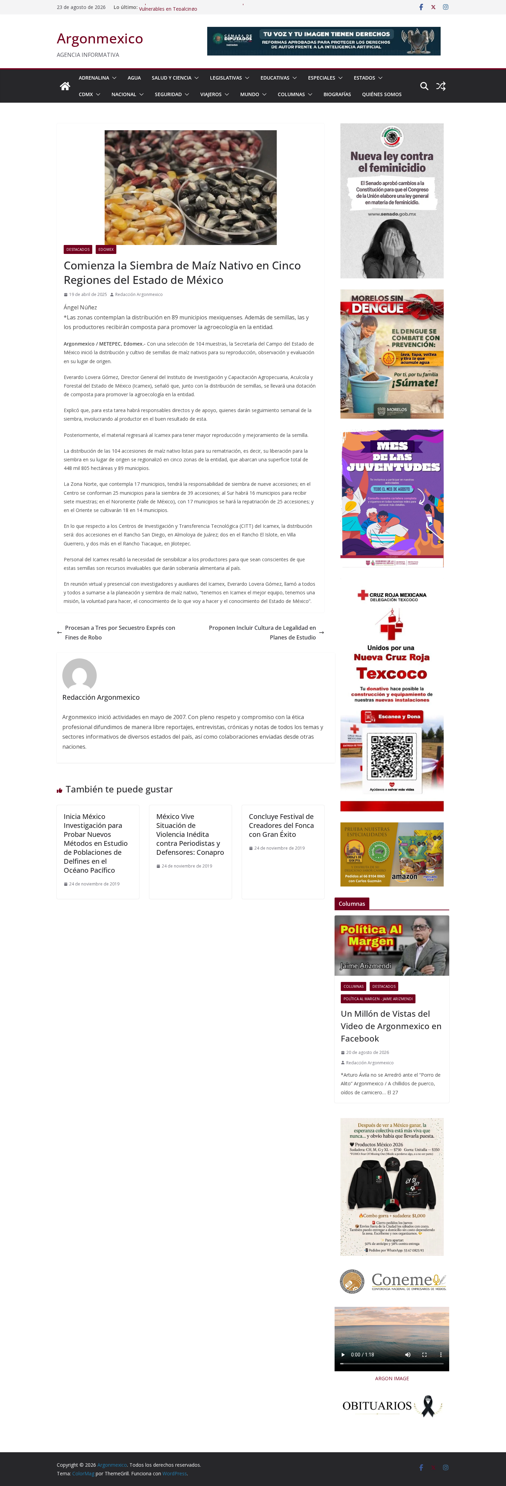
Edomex (106, 249)
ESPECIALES (321, 77)
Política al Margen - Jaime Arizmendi (378, 998)
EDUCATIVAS (275, 77)
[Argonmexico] (65, 86)
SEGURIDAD (168, 94)
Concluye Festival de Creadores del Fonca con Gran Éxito (281, 825)
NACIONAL (124, 94)
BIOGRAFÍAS (337, 94)
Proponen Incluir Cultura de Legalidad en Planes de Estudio (262, 633)
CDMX (86, 94)
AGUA (134, 77)
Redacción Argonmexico (139, 294)
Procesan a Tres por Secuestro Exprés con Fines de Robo (120, 633)
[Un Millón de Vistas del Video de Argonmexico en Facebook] (392, 945)
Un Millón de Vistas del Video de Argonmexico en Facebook (391, 1026)
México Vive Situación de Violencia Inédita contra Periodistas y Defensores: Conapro (190, 834)
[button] (113, 78)
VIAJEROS (211, 94)
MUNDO (249, 94)
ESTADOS (364, 77)
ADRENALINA (94, 77)
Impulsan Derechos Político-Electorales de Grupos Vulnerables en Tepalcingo (195, 10)
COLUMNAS (291, 94)
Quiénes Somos (382, 94)
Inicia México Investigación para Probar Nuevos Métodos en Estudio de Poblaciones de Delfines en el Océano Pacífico (96, 843)
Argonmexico (100, 38)
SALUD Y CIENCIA (171, 77)
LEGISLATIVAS (226, 77)
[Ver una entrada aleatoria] (441, 86)
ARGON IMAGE (392, 1378)
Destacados (77, 249)
